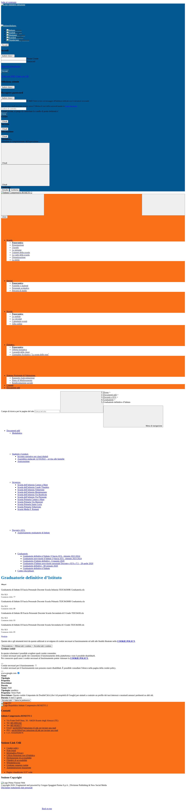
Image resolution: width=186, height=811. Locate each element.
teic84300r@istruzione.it (34, 728)
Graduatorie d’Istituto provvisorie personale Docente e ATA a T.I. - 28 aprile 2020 (58, 563)
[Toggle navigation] (22, 204)
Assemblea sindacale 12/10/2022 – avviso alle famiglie (40, 459)
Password (31, 61)
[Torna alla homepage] (93, 192)
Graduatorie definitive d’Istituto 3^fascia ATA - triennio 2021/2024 (51, 556)
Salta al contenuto (8, 2)
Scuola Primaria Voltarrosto (29, 507)
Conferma (14, 190)
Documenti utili (110, 395)
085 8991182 (16, 723)
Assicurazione (23, 461)
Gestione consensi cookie (17, 765)
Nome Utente (32, 58)
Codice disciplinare (25, 571)
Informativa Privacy (15, 753)
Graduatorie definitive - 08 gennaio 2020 (40, 566)
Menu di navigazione (153, 426)
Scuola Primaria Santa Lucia (29, 504)
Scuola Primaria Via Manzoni (30, 502)
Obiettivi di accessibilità (17, 760)
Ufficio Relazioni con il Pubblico (21, 755)
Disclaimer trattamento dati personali (16, 787)
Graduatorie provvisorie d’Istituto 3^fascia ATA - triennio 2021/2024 (52, 558)
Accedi (5, 45)
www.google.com (9, 673)
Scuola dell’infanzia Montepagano (32, 492)
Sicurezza (16, 482)
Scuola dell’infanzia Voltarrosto (30, 490)
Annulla (5, 190)
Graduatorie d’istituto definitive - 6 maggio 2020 (43, 561)
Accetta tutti (42, 646)
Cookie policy (13, 748)
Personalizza (7, 646)
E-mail (30, 101)
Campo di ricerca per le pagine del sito (17, 411)
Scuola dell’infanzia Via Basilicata (32, 494)
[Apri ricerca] (163, 204)
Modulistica (17, 433)
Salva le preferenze (22, 700)
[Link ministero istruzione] (13, 5)
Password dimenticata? (11, 66)
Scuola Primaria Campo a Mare (30, 499)
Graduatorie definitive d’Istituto (36, 568)
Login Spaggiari (71, 106)
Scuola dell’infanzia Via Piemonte (32, 497)
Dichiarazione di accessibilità (19, 758)
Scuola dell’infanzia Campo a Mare (32, 485)
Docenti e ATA (109, 397)
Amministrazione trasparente (19, 767)
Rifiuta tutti (23, 646)
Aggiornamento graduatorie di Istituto (33, 533)
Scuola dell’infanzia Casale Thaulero (33, 487)
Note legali (11, 750)
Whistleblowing (13, 763)
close (4, 217)
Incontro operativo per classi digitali (32, 456)
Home (106, 392)
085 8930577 (16, 725)
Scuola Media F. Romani (28, 509)
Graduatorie (108, 400)
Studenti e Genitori (20, 454)
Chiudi (4, 121)
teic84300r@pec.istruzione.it (35, 730)
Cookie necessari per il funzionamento (17, 665)
